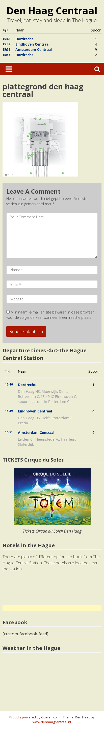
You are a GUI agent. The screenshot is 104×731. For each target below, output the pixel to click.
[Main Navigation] (9, 69)
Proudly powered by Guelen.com (34, 717)
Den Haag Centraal (52, 10)
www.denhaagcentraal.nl (52, 722)
